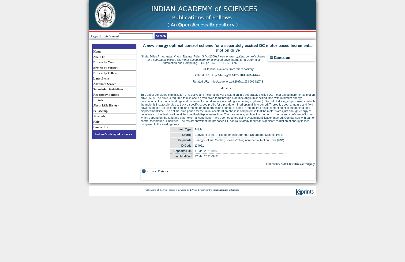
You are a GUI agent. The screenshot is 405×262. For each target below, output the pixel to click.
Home (97, 51)
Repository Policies (106, 94)
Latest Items (101, 78)
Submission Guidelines (108, 89)
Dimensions (281, 57)
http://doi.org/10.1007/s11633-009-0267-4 (236, 75)
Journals (99, 116)
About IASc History (106, 105)
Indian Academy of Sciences (113, 134)
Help (96, 121)
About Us (99, 57)
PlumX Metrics (157, 171)
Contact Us (100, 127)
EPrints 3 (194, 190)
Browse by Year (103, 62)
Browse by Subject (105, 67)
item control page (304, 164)
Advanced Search (104, 84)
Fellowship (100, 111)
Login (94, 36)
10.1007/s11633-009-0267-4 (247, 81)
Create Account (109, 36)
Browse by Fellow (105, 73)
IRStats (98, 100)
